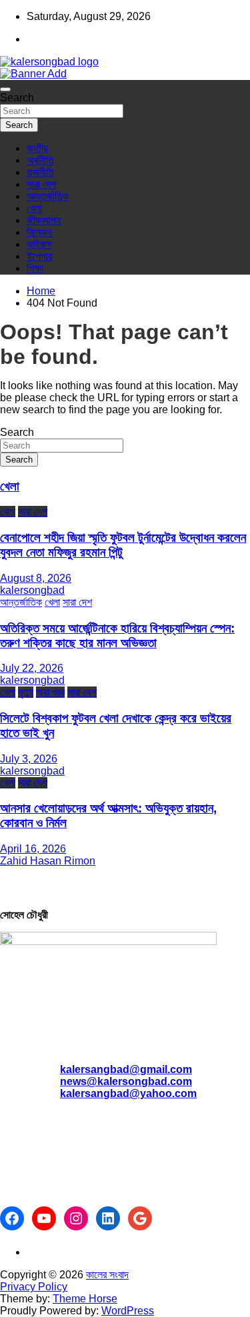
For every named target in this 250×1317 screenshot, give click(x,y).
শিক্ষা (35, 268)
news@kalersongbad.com (126, 1081)
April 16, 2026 (33, 848)
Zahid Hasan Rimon (47, 860)
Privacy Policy (33, 1286)
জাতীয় (37, 148)
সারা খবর (50, 692)
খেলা (34, 208)
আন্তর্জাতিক (48, 196)
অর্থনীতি (40, 160)
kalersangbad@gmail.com (126, 1069)
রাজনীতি (40, 172)
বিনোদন (39, 232)
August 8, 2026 (35, 578)
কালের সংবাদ (107, 1274)
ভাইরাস (39, 244)
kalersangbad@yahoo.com (128, 1093)
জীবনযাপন (44, 220)
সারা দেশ (41, 184)
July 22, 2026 (31, 668)
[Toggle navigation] (5, 89)
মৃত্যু (25, 692)
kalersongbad (32, 590)
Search (17, 97)
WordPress (127, 1310)
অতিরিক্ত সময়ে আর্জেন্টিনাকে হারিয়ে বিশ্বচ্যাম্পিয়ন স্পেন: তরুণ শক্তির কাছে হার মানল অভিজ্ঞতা (117, 635)
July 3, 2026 (28, 758)
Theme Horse (85, 1298)
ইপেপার (39, 256)
